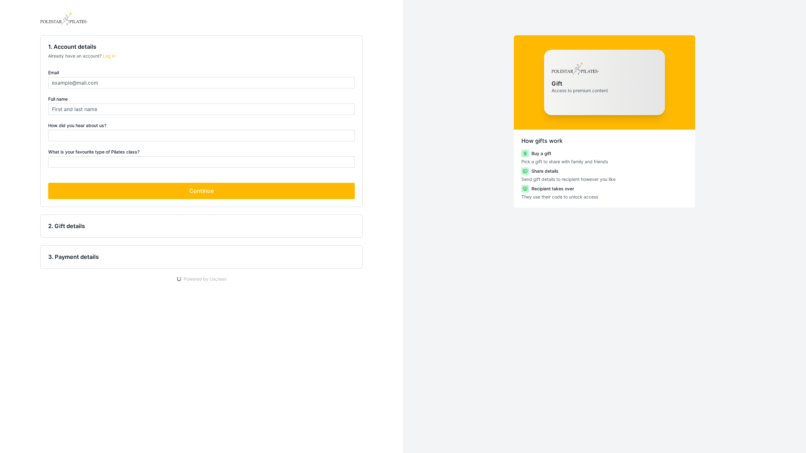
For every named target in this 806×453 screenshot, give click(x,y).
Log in (109, 56)
